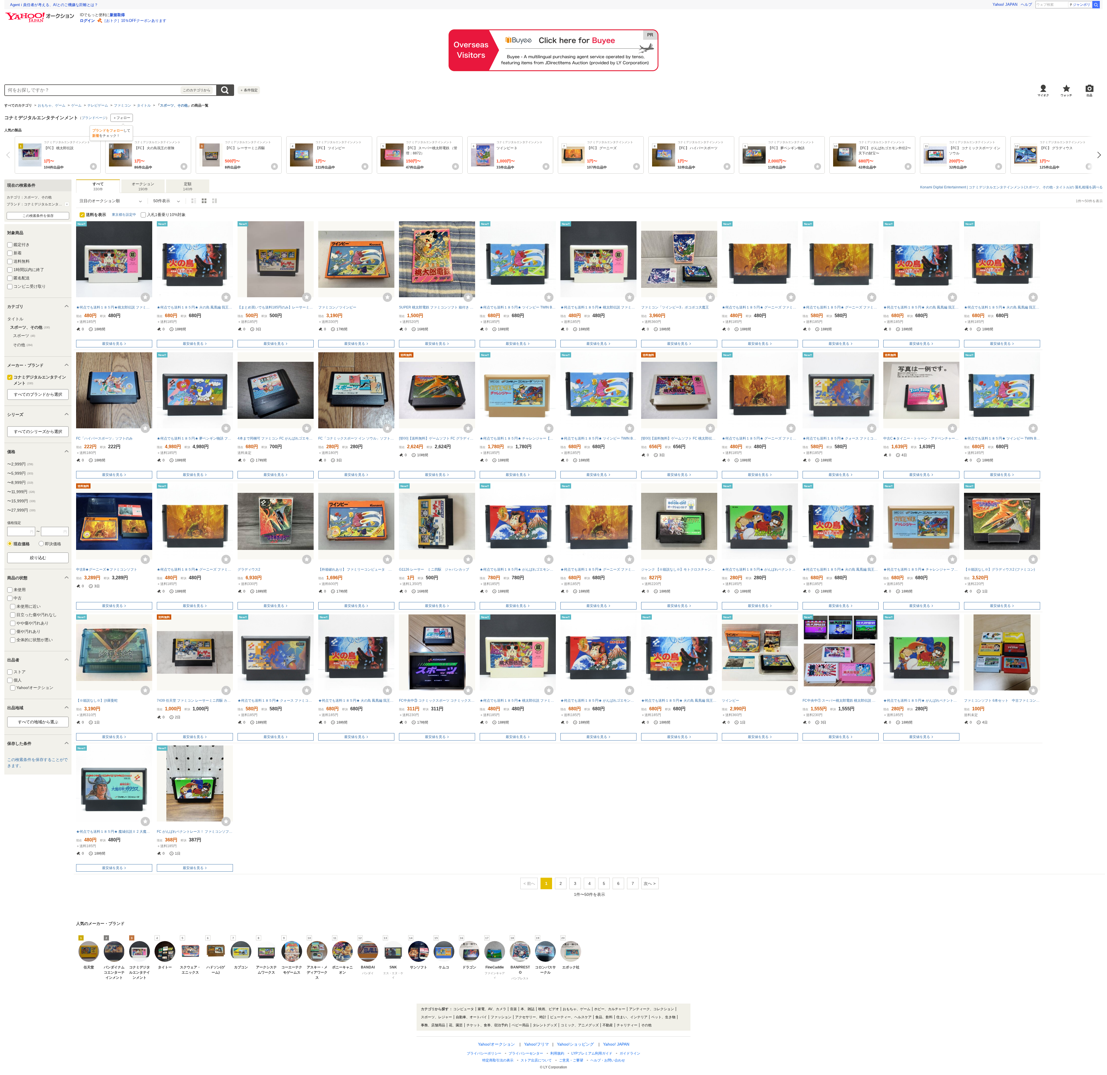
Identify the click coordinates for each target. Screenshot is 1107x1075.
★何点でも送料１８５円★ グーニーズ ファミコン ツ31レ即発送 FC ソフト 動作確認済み (760, 307)
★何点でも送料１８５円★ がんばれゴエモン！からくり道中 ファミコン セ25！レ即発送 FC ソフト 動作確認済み (518, 569)
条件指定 (249, 90)
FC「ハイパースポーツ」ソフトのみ (104, 438)
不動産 (608, 1025)
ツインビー (730, 701)
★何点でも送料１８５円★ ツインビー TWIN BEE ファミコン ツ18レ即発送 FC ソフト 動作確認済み (598, 438)
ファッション (501, 1017)
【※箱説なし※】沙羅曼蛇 (97, 701)
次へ (1098, 155)
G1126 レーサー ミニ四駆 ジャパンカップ (434, 569)
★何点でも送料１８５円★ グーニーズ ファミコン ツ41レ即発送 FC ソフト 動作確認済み (760, 438)
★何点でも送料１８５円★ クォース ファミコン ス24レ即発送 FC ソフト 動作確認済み (276, 701)
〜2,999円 (20, 464)
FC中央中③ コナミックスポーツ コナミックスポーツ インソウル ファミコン (437, 701)
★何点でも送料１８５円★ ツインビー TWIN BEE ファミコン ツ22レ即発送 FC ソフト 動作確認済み (1002, 438)
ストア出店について (536, 1060)
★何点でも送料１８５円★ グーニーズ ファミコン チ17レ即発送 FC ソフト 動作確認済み (598, 569)
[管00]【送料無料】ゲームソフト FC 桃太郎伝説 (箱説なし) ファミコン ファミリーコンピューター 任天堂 (679, 438)
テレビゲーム (97, 105)
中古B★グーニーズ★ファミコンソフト (106, 569)
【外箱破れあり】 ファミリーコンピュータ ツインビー (356, 569)
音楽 (513, 1009)
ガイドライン (630, 1053)
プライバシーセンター (526, 1053)
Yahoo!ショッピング (575, 1044)
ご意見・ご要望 (571, 1060)
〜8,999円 (20, 482)
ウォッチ (1066, 95)
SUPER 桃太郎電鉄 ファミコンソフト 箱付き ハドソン (437, 307)
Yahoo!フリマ (536, 1044)
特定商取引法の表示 (497, 1060)
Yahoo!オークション (496, 1044)
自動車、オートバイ (471, 1017)
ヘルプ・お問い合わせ (607, 1060)
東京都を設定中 (124, 215)
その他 (23, 344)
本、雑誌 (527, 1009)
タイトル (144, 105)
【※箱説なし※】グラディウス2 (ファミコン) (999, 569)
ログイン (87, 20)
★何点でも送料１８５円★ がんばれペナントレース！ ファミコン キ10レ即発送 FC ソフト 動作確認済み (921, 701)
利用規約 (557, 1053)
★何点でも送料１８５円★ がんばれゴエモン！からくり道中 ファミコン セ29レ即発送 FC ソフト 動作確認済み (598, 701)
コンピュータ (463, 1009)
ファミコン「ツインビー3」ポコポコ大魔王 (675, 307)
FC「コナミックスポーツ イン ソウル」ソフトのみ (356, 438)
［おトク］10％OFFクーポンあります (134, 20)
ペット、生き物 (663, 1017)
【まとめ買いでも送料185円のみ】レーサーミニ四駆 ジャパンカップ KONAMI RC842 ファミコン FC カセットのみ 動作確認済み (276, 307)
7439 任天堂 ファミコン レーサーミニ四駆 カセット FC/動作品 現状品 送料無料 (195, 701)
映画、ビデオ (548, 1009)
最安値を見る (112, 344)
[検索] (1096, 4)
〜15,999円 (21, 501)
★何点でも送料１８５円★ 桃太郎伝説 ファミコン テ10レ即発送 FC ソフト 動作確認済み (598, 307)
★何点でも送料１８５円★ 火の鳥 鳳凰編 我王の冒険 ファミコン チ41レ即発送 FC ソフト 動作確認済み (679, 701)
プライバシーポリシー (484, 1053)
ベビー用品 (520, 1025)
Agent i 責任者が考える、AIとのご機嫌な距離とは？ (54, 5)
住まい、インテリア (631, 1017)
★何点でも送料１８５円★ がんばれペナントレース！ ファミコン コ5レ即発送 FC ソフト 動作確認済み (760, 569)
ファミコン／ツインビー (337, 307)
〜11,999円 (21, 491)
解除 (67, 204)
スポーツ (24, 335)
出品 (1089, 95)
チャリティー (627, 1025)
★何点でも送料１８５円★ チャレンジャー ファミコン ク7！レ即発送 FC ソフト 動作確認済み (921, 569)
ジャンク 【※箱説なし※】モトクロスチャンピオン (679, 569)
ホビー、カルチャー (609, 1009)
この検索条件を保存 (38, 216)
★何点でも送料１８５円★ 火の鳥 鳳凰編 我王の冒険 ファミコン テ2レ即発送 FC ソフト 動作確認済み (356, 701)
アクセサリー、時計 (530, 1017)
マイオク (1043, 95)
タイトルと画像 (193, 200)
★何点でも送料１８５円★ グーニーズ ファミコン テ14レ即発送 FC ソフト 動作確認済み (841, 307)
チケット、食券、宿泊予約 (487, 1025)
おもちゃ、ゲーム (51, 105)
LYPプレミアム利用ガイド (591, 1053)
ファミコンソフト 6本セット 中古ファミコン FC (1002, 701)
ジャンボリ (1081, 5)
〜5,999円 (20, 473)
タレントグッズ (545, 1025)
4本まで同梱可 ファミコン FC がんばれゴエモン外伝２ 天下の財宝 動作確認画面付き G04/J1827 (276, 438)
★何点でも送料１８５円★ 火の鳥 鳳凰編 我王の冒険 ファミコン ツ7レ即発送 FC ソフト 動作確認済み (195, 307)
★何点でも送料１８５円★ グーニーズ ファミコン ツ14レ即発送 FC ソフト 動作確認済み (195, 569)
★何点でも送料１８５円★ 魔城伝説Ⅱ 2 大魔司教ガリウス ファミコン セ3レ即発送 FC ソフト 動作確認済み (114, 832)
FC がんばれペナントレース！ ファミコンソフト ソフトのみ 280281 (195, 832)
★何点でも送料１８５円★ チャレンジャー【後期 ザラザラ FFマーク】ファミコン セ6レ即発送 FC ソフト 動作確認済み (518, 438)
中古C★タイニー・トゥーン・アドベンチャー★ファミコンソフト (921, 438)
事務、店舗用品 (433, 1025)
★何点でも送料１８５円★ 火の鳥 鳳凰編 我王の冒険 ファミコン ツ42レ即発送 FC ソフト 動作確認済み (921, 307)
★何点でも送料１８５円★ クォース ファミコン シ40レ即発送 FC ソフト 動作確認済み (841, 438)
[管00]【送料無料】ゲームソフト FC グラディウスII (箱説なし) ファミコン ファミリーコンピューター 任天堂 (437, 438)
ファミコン (122, 105)
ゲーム (76, 105)
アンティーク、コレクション (651, 1009)
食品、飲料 (604, 1017)
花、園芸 (456, 1025)
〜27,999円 (21, 510)
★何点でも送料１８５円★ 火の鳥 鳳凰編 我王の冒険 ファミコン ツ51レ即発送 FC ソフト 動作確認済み (1002, 307)
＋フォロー (121, 118)
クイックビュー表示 (214, 200)
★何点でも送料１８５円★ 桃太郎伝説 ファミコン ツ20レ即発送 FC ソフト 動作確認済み (518, 701)
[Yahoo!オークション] (40, 14)
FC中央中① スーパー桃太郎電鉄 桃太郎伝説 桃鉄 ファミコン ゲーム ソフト (841, 701)
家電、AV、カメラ (492, 1009)
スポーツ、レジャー (436, 1017)
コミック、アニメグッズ (580, 1025)
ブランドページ (94, 118)
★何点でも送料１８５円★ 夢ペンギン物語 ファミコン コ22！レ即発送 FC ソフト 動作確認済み (195, 438)
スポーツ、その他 (174, 105)
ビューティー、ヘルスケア (571, 1017)
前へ (9, 155)
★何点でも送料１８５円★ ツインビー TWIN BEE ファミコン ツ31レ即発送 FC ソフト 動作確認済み (518, 307)
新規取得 (117, 15)
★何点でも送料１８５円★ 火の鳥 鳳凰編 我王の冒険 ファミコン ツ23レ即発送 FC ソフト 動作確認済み (841, 569)
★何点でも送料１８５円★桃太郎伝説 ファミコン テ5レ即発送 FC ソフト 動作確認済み (114, 307)
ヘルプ (1026, 4)
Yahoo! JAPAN (1005, 4)
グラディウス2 (249, 569)
